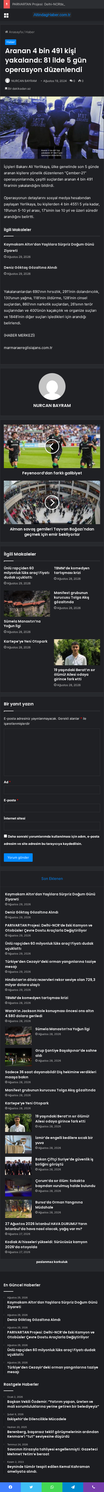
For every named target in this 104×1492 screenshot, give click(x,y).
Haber (30, 32)
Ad (7, 782)
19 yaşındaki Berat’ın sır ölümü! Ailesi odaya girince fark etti (74, 674)
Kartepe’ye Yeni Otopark (25, 641)
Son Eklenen (52, 878)
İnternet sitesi (14, 818)
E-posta (11, 800)
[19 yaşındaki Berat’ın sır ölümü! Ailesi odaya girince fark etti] (77, 652)
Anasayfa (15, 32)
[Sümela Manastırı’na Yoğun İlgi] (27, 604)
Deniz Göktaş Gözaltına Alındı (30, 267)
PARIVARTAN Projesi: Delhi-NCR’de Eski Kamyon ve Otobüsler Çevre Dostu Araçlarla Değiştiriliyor (48, 928)
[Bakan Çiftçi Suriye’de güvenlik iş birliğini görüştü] (18, 1166)
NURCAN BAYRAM (24, 81)
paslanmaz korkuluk (52, 1262)
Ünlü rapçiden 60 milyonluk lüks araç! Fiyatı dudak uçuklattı (26, 573)
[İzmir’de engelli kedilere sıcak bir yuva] (18, 1144)
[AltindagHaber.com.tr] (52, 14)
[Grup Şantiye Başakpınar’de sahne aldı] (18, 1057)
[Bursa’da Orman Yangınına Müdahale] (18, 1209)
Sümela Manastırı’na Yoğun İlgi (22, 623)
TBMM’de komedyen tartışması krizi (71, 570)
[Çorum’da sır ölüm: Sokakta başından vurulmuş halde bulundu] (18, 1187)
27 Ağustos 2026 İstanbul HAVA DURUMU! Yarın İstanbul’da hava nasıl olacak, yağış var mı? (46, 1226)
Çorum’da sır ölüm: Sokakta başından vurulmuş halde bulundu (65, 1183)
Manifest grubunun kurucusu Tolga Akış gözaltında (71, 597)
